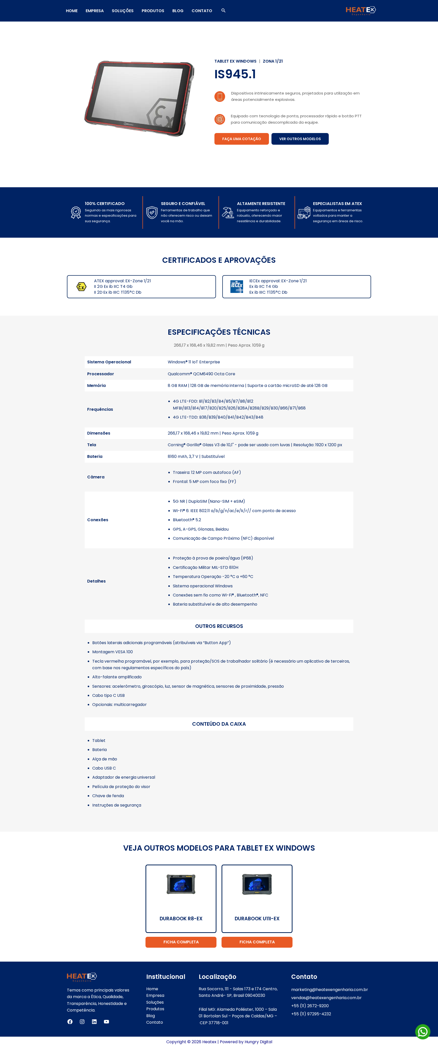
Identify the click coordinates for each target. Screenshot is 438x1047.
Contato (202, 11)
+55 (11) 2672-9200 (310, 1006)
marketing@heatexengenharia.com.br (329, 990)
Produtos (153, 11)
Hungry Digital (258, 1042)
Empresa (95, 11)
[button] (223, 10)
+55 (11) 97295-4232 (311, 1014)
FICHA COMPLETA (181, 942)
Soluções (123, 11)
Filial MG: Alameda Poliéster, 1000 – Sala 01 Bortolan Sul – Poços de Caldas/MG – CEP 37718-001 (238, 1016)
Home (72, 11)
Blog (178, 11)
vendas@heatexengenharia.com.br (326, 998)
